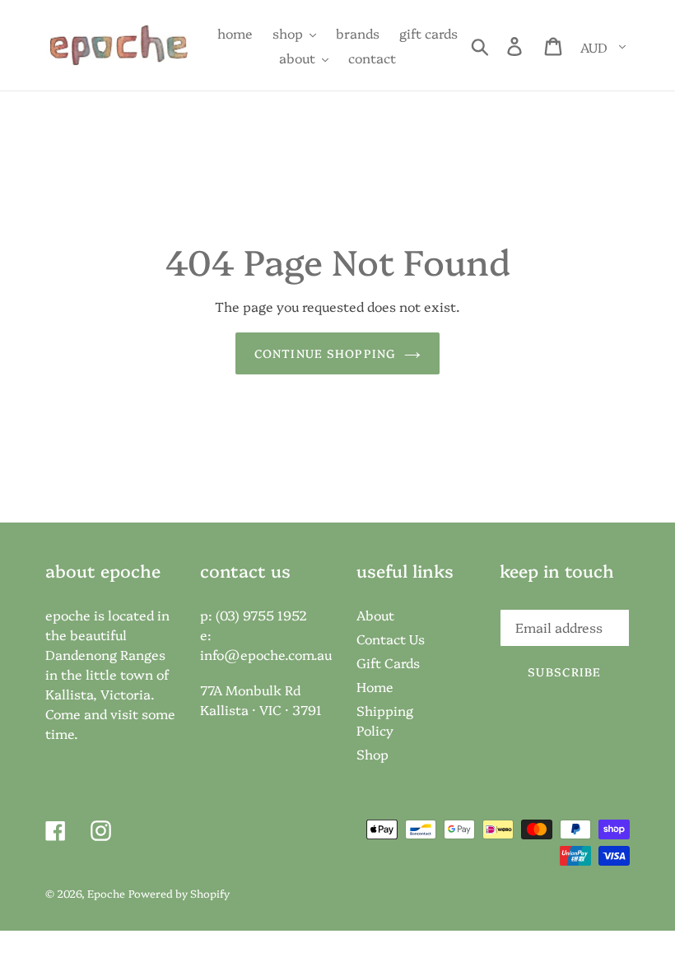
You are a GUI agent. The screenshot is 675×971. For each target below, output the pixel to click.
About (375, 615)
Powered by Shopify (179, 892)
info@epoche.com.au (266, 654)
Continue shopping (325, 353)
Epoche (106, 892)
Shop (372, 754)
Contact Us (390, 639)
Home (374, 686)
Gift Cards (388, 662)
